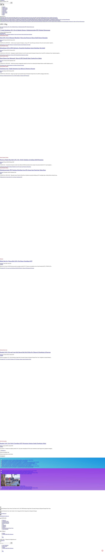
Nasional (1, 162)
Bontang (1, 40)
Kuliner (35, 470)
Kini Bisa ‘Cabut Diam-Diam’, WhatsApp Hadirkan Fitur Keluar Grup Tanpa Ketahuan (16, 464)
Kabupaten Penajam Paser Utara (7, 528)
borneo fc (3, 527)
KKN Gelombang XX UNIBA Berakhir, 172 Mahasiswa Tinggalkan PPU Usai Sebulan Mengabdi (52, 19)
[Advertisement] (33, 497)
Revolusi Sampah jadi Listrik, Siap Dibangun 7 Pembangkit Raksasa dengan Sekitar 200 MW (17, 466)
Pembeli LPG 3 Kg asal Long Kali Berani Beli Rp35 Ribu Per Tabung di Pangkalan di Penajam (25, 352)
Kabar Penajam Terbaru (4, 45)
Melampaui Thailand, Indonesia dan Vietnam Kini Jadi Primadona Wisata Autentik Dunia (16, 473)
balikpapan (4, 526)
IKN (3, 524)
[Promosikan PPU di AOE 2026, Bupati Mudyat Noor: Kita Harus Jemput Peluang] (14, 18)
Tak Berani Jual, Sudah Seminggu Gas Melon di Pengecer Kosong (17, 68)
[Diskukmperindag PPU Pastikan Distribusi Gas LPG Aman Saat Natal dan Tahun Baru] (15, 166)
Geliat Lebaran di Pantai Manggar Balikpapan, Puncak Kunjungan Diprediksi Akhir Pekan (16, 486)
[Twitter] (3, 537)
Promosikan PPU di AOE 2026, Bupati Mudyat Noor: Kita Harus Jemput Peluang (43, 18)
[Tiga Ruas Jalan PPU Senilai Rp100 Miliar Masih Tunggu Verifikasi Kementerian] (14, 17)
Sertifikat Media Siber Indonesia (7, 534)
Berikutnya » (3, 450)
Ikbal (1, 41)
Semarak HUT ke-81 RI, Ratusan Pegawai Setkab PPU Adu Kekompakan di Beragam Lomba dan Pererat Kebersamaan (63, 21)
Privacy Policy (4, 546)
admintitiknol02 (2, 33)
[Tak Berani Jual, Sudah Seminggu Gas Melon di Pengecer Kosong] (12, 65)
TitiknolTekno (34, 463)
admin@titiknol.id (3, 513)
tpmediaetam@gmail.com (4, 516)
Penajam (1, 27)
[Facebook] (2, 536)
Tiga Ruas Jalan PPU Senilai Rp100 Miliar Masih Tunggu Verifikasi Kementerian (43, 17)
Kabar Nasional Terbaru (4, 157)
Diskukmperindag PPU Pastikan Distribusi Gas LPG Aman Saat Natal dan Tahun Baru (23, 170)
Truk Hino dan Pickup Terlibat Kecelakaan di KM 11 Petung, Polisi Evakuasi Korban (45, 20)
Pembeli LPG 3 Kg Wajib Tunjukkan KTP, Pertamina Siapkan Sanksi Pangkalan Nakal (23, 443)
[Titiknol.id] (2, 0)
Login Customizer (5, 545)
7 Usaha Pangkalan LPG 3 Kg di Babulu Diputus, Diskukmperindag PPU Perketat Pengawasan (25, 30)
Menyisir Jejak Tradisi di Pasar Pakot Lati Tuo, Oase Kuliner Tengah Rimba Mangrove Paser (17, 471)
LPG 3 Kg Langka (3, 441)
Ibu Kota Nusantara (5, 523)
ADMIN (1, 264)
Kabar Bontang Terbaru (4, 35)
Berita (1, 445)
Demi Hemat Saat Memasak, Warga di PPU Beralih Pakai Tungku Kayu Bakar (21, 58)
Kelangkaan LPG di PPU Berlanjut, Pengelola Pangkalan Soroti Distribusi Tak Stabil (22, 48)
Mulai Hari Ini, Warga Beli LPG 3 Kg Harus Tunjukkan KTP (16, 261)
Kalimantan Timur (5, 521)
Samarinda (4, 525)
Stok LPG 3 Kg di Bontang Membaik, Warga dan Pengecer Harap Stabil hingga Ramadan (24, 37)
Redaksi (3, 533)
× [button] (0, 541)
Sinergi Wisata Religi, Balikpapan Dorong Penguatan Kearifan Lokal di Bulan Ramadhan (16, 488)
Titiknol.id (4, 520)
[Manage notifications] (102, 550)
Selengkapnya (2, 456)
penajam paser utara (5, 522)
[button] (11, 3)
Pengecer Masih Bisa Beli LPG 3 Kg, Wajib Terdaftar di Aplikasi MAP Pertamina (21, 159)
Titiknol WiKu (35, 472)
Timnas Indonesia (5, 529)
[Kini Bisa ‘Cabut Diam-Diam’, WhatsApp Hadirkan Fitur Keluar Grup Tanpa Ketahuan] (16, 463)
